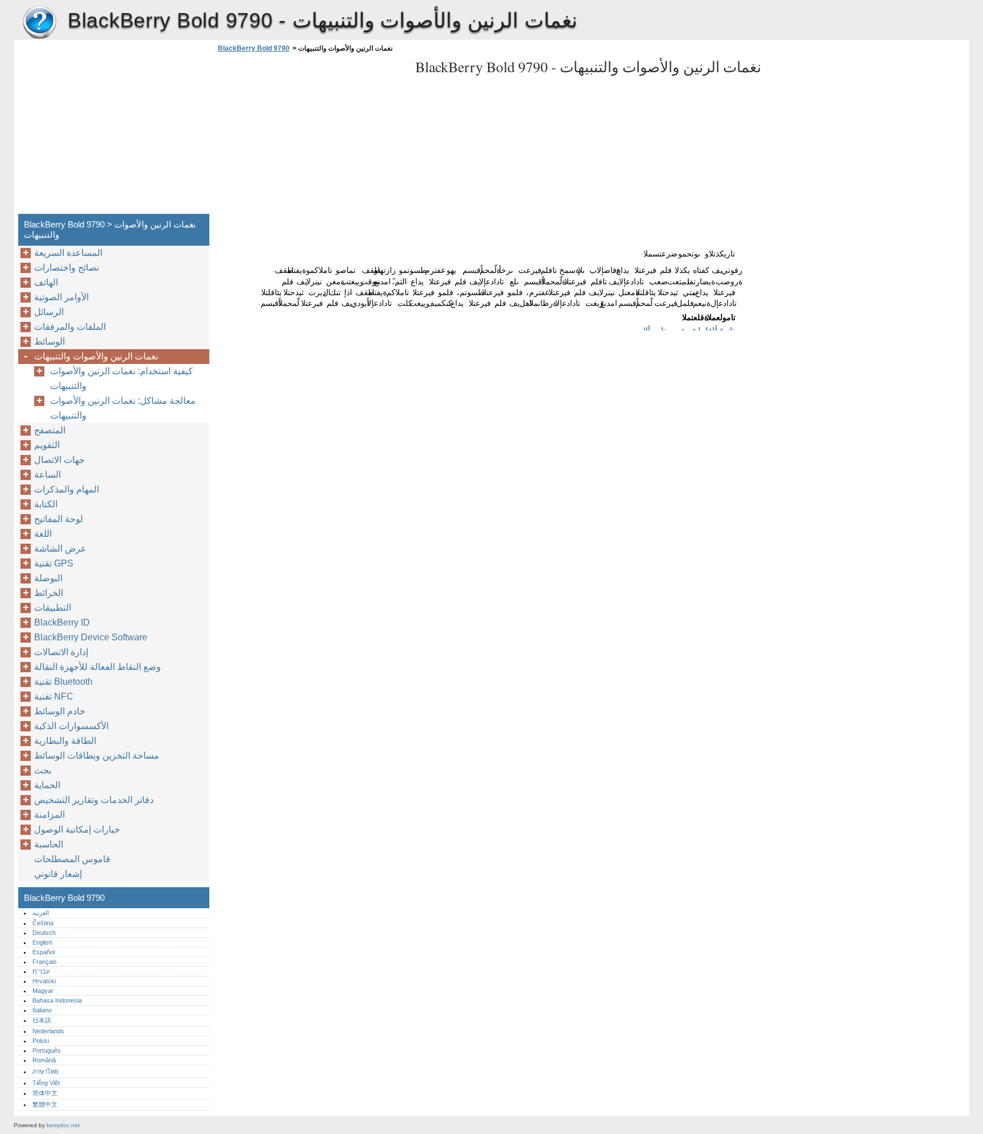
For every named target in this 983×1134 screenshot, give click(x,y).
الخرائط (48, 593)
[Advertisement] (310, 136)
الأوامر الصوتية (61, 297)
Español (43, 952)
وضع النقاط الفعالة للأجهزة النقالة (97, 667)
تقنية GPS (53, 563)
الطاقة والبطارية (65, 741)
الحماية (47, 785)
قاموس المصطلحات (72, 859)
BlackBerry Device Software (90, 637)
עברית (40, 971)
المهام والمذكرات (66, 489)
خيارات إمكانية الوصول (77, 829)
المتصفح (49, 430)
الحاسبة (48, 844)
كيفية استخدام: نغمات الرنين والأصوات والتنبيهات (121, 378)
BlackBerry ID (62, 622)
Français (44, 961)
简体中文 (44, 1093)
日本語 (41, 1020)
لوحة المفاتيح (58, 519)
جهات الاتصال (59, 460)
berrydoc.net (63, 1125)
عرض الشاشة (60, 548)
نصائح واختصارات (66, 267)
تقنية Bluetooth (63, 681)
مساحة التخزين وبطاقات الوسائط (96, 755)
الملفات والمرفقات (70, 327)
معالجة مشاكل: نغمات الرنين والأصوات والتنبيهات (123, 408)
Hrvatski (44, 981)
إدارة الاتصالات (61, 652)
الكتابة (45, 504)
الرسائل (49, 312)
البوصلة (48, 578)
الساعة (47, 474)
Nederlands (48, 1031)
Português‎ (46, 1050)
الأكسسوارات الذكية (71, 726)
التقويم (47, 445)
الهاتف (46, 282)
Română (44, 1060)
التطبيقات (52, 607)
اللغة (43, 534)
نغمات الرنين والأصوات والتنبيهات (96, 356)
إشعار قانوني (58, 874)
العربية (40, 912)
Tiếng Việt (46, 1082)
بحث (42, 770)
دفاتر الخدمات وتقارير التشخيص (94, 800)
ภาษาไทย (45, 1071)
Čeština (42, 923)
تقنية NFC (53, 696)
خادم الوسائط (59, 711)
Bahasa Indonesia (57, 1000)
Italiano (42, 1010)
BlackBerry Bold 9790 (39, 23)
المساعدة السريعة (68, 253)
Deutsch (44, 932)
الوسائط (49, 341)
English (42, 942)
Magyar (42, 990)
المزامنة (49, 815)
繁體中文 (44, 1104)
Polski (40, 1040)
